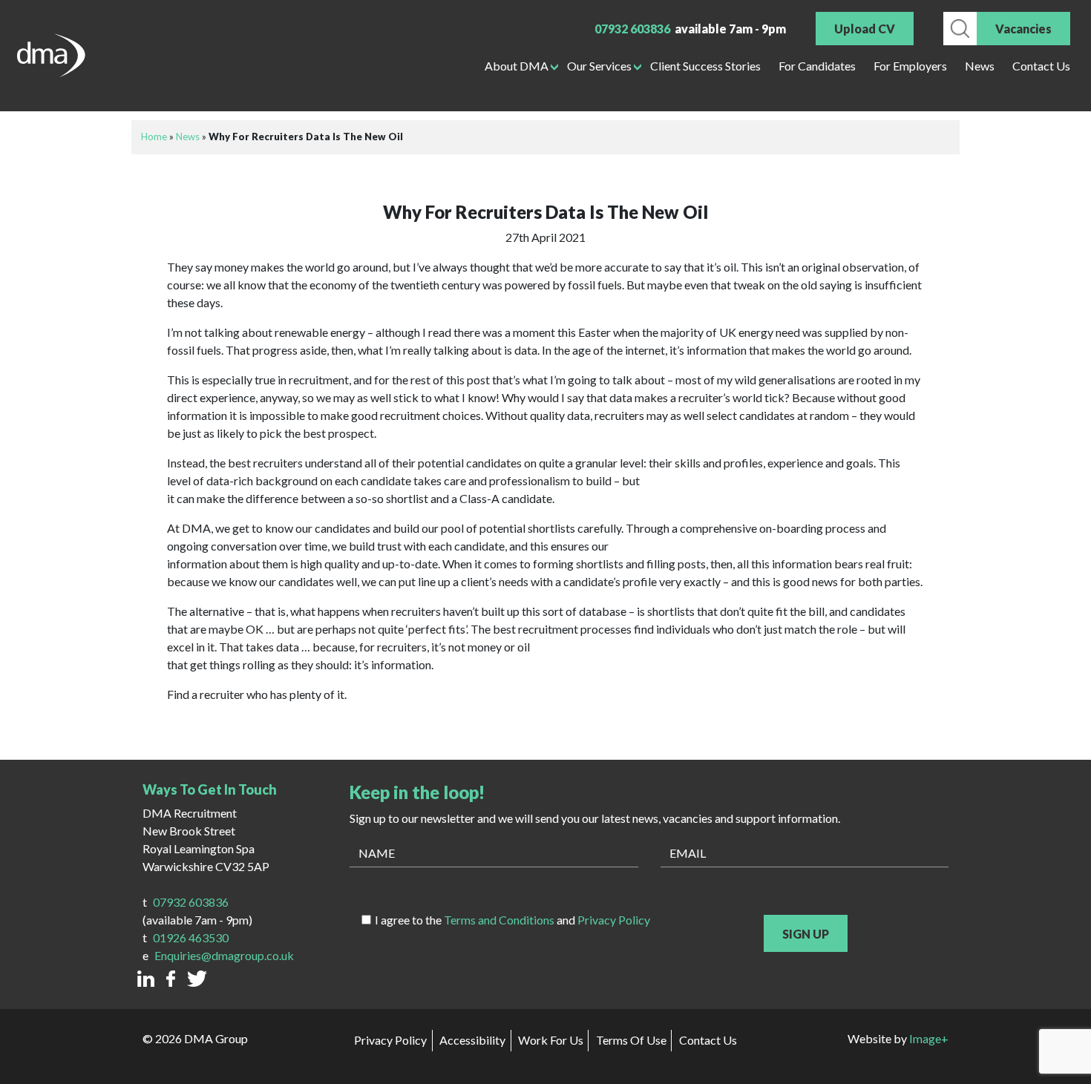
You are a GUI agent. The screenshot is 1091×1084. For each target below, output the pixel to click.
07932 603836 (632, 29)
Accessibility (472, 1040)
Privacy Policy (613, 920)
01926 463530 (191, 937)
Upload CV (864, 29)
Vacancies (1023, 29)
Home (154, 136)
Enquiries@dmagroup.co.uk (224, 955)
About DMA (516, 66)
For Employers (910, 66)
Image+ (929, 1038)
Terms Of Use (631, 1040)
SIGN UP (805, 934)
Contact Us (1041, 66)
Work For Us (550, 1040)
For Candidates (817, 66)
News (980, 66)
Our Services (599, 66)
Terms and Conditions (499, 920)
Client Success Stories (705, 66)
